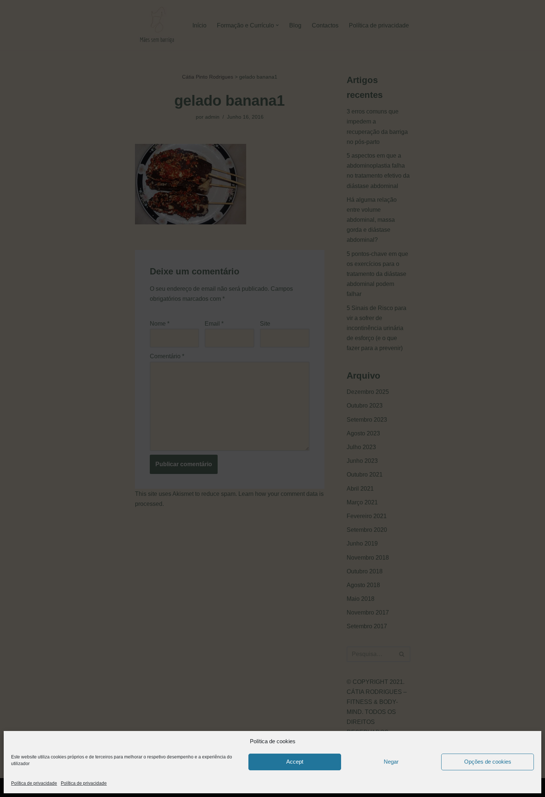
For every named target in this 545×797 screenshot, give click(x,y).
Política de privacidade (34, 783)
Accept (294, 761)
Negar (391, 761)
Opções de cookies (487, 761)
